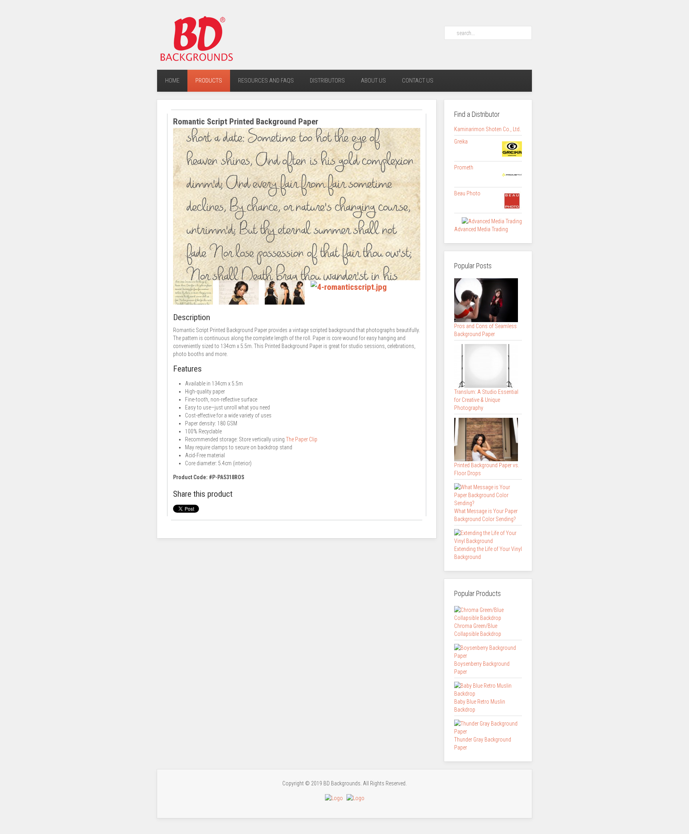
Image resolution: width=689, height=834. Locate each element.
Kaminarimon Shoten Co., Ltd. (487, 129)
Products (208, 80)
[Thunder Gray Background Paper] (486, 727)
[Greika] (512, 149)
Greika (461, 141)
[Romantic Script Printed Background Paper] (296, 203)
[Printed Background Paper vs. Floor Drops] (486, 439)
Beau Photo (467, 193)
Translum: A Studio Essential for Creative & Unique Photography (486, 400)
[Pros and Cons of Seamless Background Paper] (486, 300)
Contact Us (417, 80)
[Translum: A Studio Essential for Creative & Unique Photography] (486, 365)
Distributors (327, 80)
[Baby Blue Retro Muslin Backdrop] (486, 689)
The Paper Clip (301, 439)
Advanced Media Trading (481, 229)
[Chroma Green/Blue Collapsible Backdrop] (486, 613)
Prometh (463, 167)
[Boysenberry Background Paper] (486, 651)
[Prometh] (512, 174)
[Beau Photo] (512, 200)
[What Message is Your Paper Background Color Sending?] (486, 495)
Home (172, 80)
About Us (373, 80)
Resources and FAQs (266, 80)
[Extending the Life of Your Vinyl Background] (486, 536)
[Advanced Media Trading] (492, 221)
